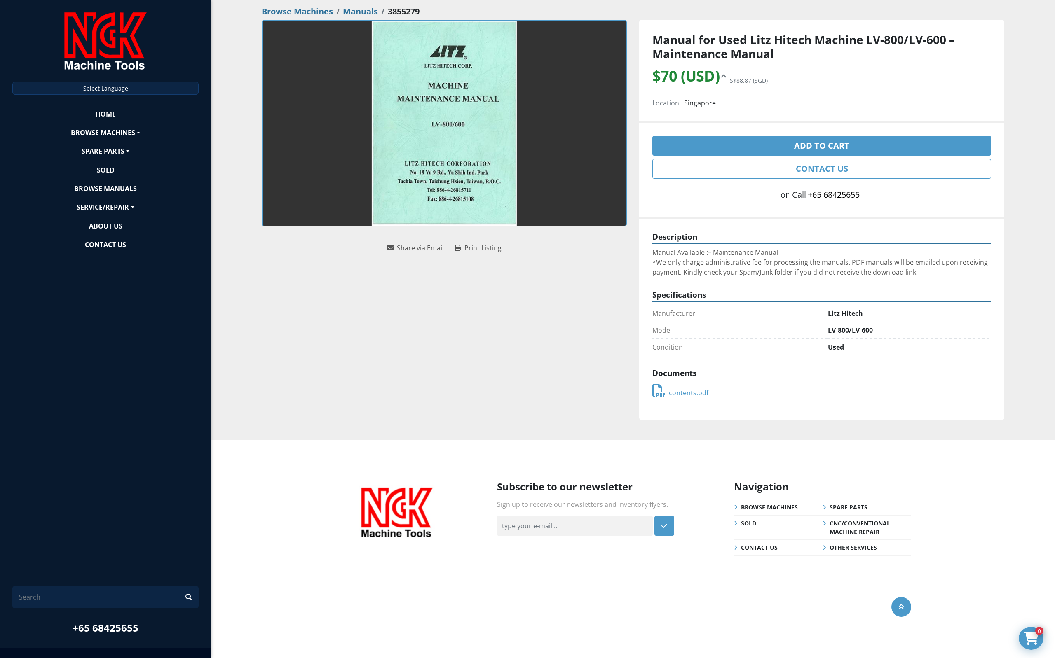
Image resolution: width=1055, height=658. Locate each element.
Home (106, 114)
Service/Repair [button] (103, 207)
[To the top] (901, 607)
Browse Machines (103, 132)
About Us (105, 226)
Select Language (105, 88)
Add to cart (821, 145)
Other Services (853, 547)
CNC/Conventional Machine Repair (860, 527)
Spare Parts (103, 151)
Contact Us (105, 244)
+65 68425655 (105, 628)
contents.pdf (688, 392)
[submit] (188, 597)
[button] (105, 132)
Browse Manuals (105, 188)
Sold (106, 170)
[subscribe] (664, 526)
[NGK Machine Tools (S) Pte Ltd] (397, 511)
